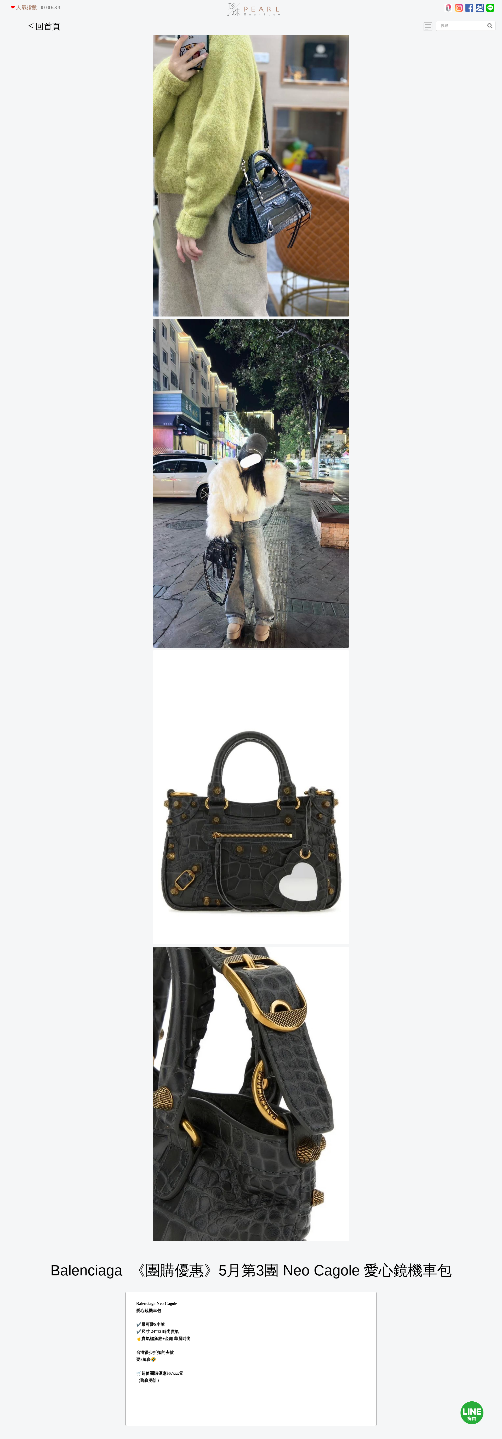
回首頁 (44, 26)
